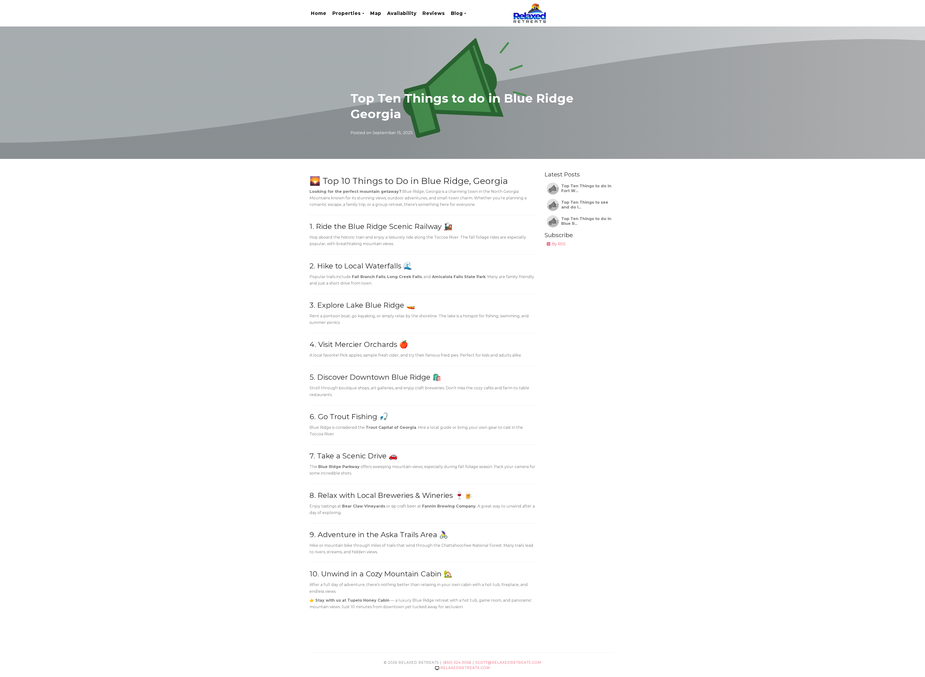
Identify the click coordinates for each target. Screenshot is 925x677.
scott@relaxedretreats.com (508, 662)
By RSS (559, 244)
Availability (401, 13)
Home (318, 13)
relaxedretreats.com (465, 668)
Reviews (433, 13)
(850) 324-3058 (457, 662)
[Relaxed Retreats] (564, 13)
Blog (457, 13)
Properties (346, 13)
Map (375, 13)
